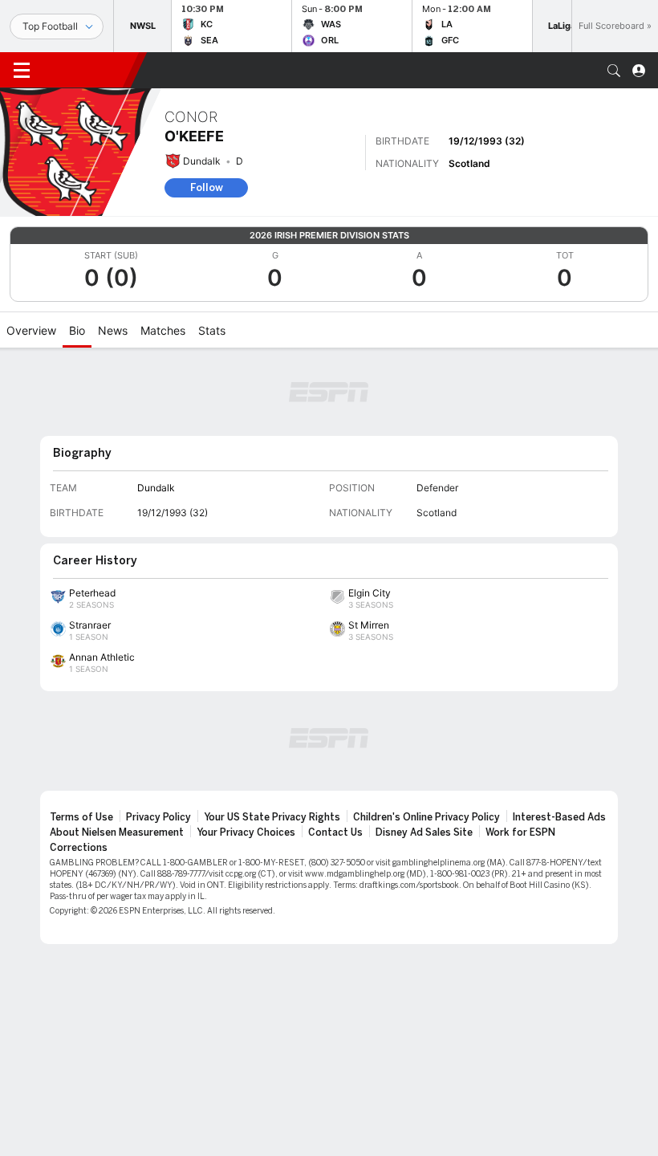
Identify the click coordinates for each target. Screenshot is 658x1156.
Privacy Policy (158, 817)
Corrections (79, 847)
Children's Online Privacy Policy (426, 817)
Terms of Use (81, 817)
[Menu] (21, 70)
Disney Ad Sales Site (424, 832)
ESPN (87, 70)
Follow (206, 187)
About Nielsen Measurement (117, 832)
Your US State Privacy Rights (272, 817)
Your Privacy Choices (246, 832)
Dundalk (202, 161)
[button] (613, 70)
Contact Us (335, 832)
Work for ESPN (520, 832)
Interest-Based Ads (559, 817)
